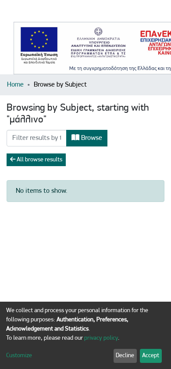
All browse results (38, 160)
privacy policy (101, 338)
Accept (150, 355)
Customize (19, 355)
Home (15, 84)
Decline (125, 355)
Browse (90, 138)
